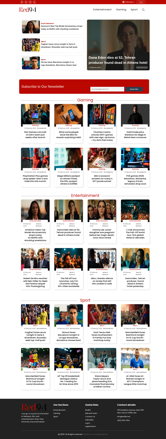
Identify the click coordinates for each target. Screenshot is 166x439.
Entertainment (102, 9)
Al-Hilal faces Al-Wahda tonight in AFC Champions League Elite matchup (135, 380)
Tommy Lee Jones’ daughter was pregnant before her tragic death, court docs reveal (102, 233)
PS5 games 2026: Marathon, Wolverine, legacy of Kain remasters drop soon (135, 179)
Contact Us (90, 416)
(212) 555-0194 (123, 420)
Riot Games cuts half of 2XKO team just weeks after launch (35, 135)
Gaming (121, 9)
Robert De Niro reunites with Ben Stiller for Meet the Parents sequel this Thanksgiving (35, 282)
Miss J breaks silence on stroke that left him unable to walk (102, 281)
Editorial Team (91, 413)
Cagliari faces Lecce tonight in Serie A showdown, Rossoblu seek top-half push (35, 336)
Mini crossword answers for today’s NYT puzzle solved (102, 178)
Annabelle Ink (41, 128)
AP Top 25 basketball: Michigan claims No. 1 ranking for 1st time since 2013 (68, 380)
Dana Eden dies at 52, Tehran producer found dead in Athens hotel (68, 232)
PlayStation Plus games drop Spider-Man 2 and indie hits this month (35, 178)
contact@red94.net (99, 434)
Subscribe (129, 2)
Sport (134, 9)
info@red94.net (123, 416)
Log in (141, 2)
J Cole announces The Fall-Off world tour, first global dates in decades (135, 233)
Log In (87, 423)
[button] (143, 9)
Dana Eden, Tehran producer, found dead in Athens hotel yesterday (135, 282)
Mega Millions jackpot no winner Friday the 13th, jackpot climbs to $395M (68, 179)
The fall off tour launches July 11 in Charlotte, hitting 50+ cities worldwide (68, 282)
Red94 (88, 410)
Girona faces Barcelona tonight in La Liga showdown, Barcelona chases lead (69, 336)
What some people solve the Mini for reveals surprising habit (68, 135)
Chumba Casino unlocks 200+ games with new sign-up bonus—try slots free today (102, 136)
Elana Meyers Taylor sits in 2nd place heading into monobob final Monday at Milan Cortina (102, 381)
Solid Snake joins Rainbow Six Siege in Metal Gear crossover (135, 135)
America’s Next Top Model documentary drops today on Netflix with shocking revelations (35, 235)
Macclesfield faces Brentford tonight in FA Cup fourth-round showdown (135, 336)
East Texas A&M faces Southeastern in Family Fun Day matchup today (102, 336)
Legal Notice (90, 426)
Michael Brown (42, 328)
